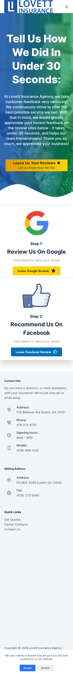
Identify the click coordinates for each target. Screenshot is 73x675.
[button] (36, 270)
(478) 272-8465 (27, 495)
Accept (27, 667)
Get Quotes (12, 519)
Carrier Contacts (16, 524)
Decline (45, 667)
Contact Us (12, 529)
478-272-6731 (26, 425)
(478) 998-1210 (27, 450)
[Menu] (67, 6)
